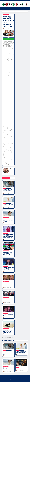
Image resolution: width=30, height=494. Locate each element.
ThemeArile (8, 380)
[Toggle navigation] (15, 8)
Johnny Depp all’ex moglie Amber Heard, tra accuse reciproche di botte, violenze (15, 11)
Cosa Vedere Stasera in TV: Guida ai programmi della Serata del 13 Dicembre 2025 (7, 253)
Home (4, 11)
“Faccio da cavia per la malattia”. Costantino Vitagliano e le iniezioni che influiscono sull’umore (7, 284)
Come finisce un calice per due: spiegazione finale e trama (8, 205)
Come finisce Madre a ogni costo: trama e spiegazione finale (7, 190)
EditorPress (4, 380)
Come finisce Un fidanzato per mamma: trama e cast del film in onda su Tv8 (8, 300)
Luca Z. (5, 28)
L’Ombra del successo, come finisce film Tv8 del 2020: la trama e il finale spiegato (7, 331)
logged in (7, 337)
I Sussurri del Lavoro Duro (20, 368)
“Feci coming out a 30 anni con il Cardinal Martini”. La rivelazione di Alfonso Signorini (8, 268)
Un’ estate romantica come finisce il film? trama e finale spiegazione (8, 220)
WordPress (12, 379)
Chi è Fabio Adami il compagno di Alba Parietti (8, 315)
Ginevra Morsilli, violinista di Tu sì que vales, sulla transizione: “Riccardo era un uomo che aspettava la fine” (8, 236)
